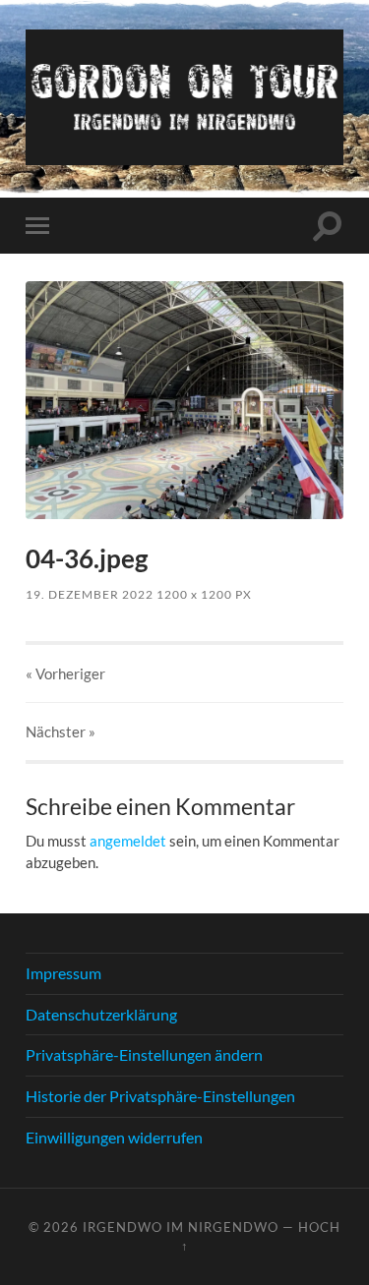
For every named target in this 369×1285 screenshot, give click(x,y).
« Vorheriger (65, 673)
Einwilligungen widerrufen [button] (114, 1137)
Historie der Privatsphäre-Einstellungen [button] (160, 1095)
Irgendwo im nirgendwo (180, 1227)
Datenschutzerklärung (101, 1014)
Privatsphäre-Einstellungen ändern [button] (144, 1054)
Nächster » (60, 731)
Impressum (63, 973)
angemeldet (128, 840)
